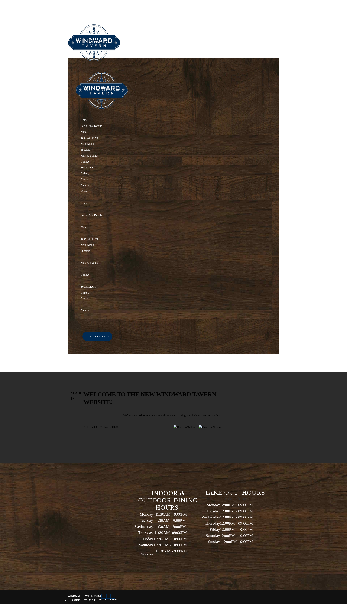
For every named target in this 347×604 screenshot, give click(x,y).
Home (84, 119)
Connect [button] (85, 161)
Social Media (88, 167)
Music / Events (89, 155)
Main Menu (87, 143)
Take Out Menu (90, 137)
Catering (85, 185)
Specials (85, 149)
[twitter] (103, 596)
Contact (85, 179)
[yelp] (108, 596)
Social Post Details (91, 125)
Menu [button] (84, 131)
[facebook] (113, 596)
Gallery (85, 173)
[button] (97, 336)
